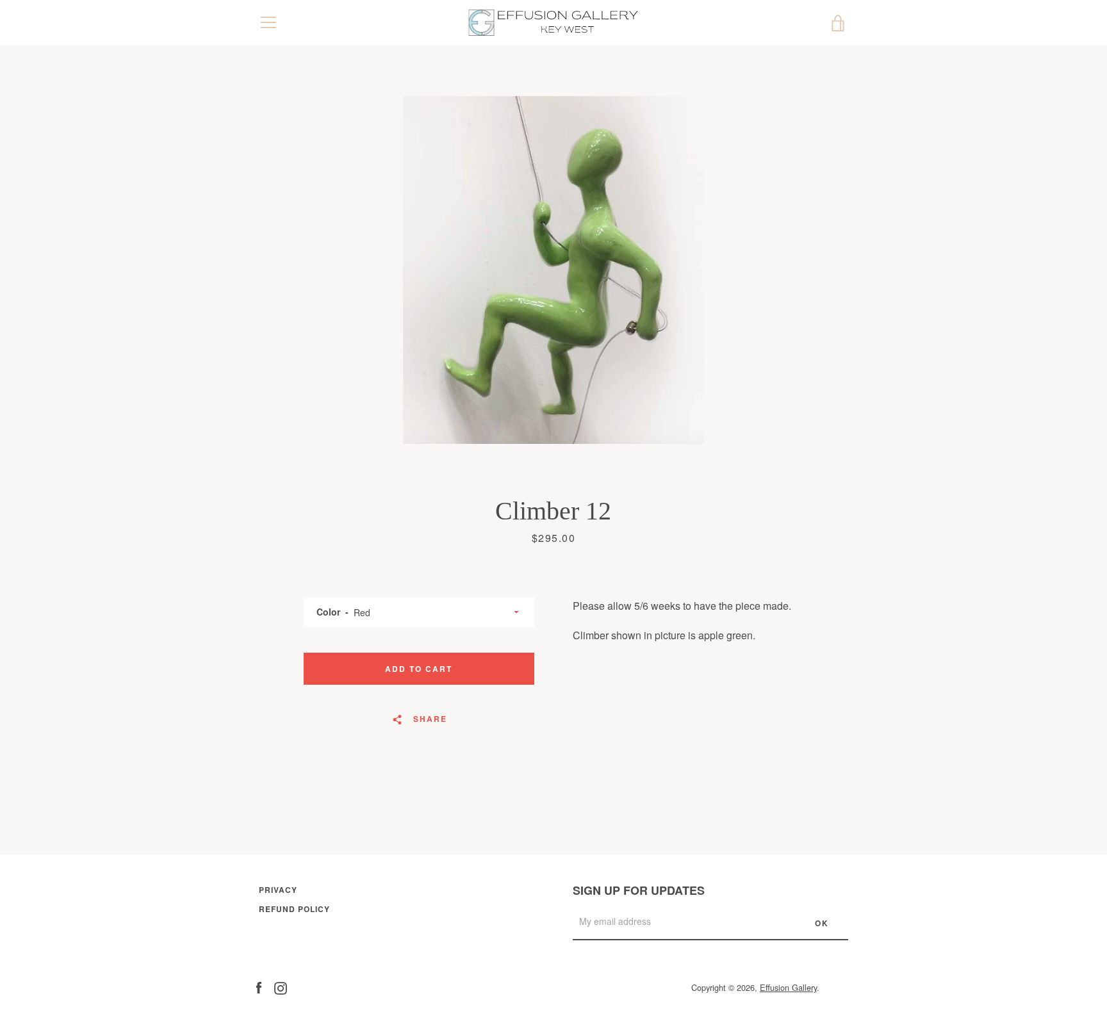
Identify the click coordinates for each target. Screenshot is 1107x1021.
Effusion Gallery (788, 987)
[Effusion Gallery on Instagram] (280, 986)
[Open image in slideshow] (553, 270)
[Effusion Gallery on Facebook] (258, 986)
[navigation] (268, 22)
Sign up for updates (639, 890)
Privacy (278, 889)
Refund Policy (294, 909)
